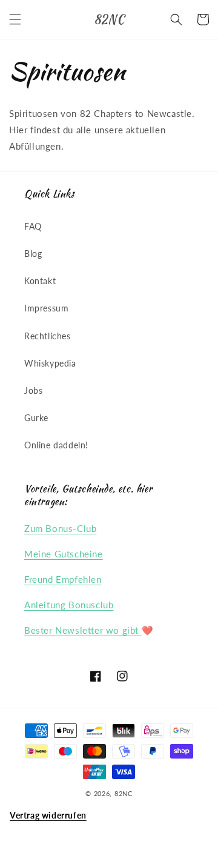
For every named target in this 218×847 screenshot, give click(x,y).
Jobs (33, 390)
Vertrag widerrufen (48, 815)
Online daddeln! (56, 445)
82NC (123, 793)
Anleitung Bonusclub (68, 604)
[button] (15, 19)
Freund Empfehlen (63, 579)
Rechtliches (47, 336)
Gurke (36, 418)
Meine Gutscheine (63, 553)
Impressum (46, 308)
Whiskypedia (50, 363)
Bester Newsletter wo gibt (83, 630)
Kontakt (40, 281)
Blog (33, 253)
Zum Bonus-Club (60, 528)
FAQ (33, 226)
